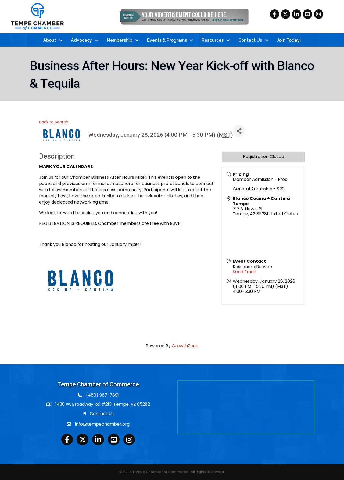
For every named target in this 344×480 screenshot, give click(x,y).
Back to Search (53, 122)
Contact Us (250, 40)
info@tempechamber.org (102, 424)
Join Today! (289, 40)
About (49, 40)
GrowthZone (185, 346)
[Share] (239, 131)
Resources (213, 40)
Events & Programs (167, 40)
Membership (119, 40)
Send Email (244, 272)
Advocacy (81, 40)
